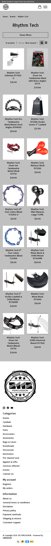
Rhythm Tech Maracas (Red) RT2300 (37, 165)
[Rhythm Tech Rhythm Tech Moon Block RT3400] (37, 280)
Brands (13, 16)
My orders (8, 488)
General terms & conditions (16, 502)
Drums (6, 418)
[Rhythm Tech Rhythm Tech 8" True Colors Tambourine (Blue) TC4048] (13, 236)
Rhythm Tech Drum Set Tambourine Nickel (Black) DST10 (13, 343)
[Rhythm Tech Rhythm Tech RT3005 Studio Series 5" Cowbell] (37, 105)
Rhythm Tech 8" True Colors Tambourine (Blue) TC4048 (13, 254)
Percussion (8, 449)
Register (7, 484)
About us (7, 498)
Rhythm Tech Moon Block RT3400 (37, 296)
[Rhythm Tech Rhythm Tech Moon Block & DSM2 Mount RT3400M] (37, 236)
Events (6, 469)
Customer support (12, 522)
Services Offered (11, 465)
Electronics (8, 453)
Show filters (26, 34)
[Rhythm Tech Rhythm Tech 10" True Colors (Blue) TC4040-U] (13, 195)
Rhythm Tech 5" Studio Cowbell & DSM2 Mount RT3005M (13, 297)
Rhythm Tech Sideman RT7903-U (13, 75)
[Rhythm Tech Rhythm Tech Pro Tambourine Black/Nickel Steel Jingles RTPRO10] (13, 105)
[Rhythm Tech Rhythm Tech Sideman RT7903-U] (13, 59)
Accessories (9, 433)
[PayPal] (32, 541)
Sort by (21, 43)
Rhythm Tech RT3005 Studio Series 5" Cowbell (37, 122)
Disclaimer (8, 506)
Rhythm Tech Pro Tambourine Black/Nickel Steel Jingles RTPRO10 (13, 123)
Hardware (7, 425)
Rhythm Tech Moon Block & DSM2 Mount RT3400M (37, 254)
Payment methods (12, 514)
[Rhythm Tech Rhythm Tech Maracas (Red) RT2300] (37, 149)
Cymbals (7, 422)
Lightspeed (7, 537)
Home (5, 16)
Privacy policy (9, 510)
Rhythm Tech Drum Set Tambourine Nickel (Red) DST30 (13, 168)
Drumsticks (8, 437)
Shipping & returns (12, 518)
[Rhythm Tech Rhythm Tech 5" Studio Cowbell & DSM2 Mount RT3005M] (13, 280)
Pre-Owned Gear (11, 457)
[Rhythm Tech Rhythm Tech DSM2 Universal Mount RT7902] (37, 323)
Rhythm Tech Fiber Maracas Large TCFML (37, 212)
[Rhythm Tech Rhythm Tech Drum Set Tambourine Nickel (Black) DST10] (13, 323)
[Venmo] (27, 541)
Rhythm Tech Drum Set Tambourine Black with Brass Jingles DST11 (37, 78)
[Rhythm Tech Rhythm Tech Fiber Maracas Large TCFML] (37, 195)
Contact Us (8, 473)
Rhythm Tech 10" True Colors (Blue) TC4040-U (13, 212)
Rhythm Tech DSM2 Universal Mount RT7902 (37, 340)
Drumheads (8, 445)
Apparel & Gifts (10, 461)
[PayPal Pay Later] (23, 541)
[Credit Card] (18, 541)
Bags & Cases (9, 441)
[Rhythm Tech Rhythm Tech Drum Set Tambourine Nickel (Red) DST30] (13, 149)
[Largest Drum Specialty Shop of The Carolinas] (6, 7)
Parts (5, 429)
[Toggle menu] (45, 7)
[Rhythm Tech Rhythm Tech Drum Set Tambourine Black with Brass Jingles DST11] (37, 59)
